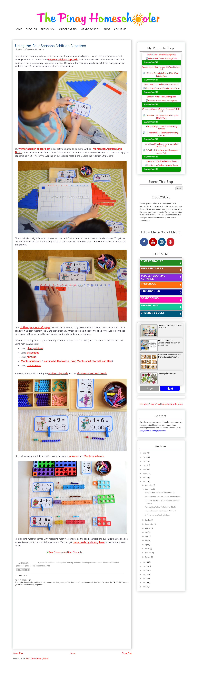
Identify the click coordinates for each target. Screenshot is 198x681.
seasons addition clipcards (63, 59)
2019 (145, 478)
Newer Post (18, 653)
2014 (145, 574)
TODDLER (31, 29)
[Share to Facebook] (25, 569)
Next (170, 388)
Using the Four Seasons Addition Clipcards (160, 493)
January (148, 557)
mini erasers (34, 365)
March (147, 549)
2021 (145, 470)
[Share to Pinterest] (28, 569)
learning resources (89, 562)
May (146, 540)
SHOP (107, 29)
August (148, 528)
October (148, 520)
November (149, 489)
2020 (145, 474)
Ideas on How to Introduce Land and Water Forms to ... (163, 497)
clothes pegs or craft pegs (35, 327)
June (147, 536)
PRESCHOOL (48, 29)
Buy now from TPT (151, 62)
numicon (31, 357)
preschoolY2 (30, 565)
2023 (145, 461)
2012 (145, 583)
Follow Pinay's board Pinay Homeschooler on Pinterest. (161, 404)
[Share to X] (23, 569)
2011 (145, 587)
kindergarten (61, 562)
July (146, 532)
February (148, 553)
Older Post (127, 653)
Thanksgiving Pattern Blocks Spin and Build (160, 507)
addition (51, 562)
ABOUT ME (120, 29)
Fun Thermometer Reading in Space (157, 515)
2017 (145, 562)
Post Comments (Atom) (37, 658)
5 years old (42, 562)
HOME (18, 29)
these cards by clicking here (89, 542)
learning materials (74, 562)
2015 (145, 570)
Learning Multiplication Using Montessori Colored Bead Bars (77, 361)
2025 (145, 453)
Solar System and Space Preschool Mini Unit (160, 511)
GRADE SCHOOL (90, 29)
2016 (145, 566)
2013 (145, 579)
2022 (145, 465)
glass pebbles (35, 348)
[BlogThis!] (20, 569)
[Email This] (17, 569)
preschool (20, 565)
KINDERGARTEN (68, 29)
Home (72, 653)
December (149, 485)
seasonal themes (43, 565)
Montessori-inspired (111, 562)
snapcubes (33, 352)
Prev (149, 388)
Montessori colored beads (92, 373)
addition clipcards (58, 373)
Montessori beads (31, 361)
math (100, 562)
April (147, 545)
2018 (145, 482)
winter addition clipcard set (34, 149)
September (149, 524)
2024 (145, 457)
